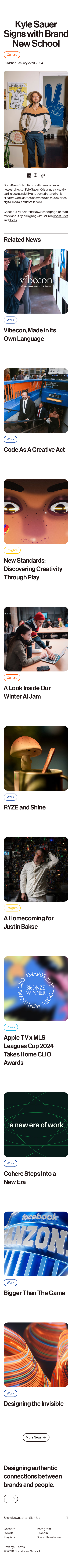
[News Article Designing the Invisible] (36, 1356)
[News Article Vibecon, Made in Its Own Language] (36, 283)
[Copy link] (43, 175)
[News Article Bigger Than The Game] (36, 1245)
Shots (13, 220)
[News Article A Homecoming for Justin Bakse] (36, 870)
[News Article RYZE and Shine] (36, 760)
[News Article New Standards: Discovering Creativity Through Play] (36, 513)
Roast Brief (60, 216)
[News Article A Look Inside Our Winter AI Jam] (36, 640)
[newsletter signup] (66, 1517)
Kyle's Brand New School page (37, 211)
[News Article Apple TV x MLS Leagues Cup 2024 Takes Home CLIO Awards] (36, 990)
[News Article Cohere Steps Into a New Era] (36, 1126)
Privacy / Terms (14, 1547)
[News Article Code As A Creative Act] (36, 402)
